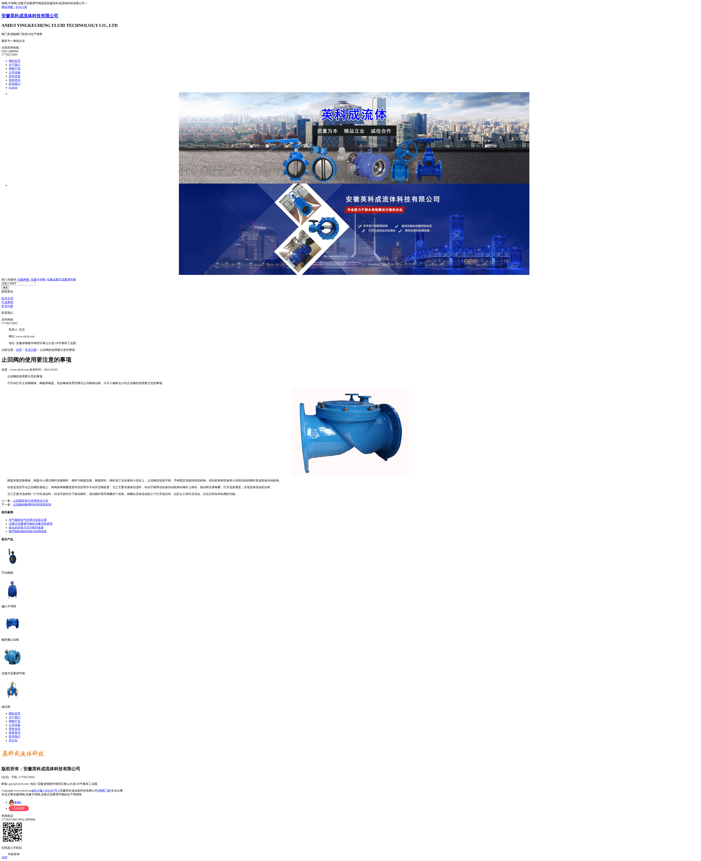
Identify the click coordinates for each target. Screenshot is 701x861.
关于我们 (14, 64)
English (13, 87)
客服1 (18, 802)
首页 (19, 349)
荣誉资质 (14, 76)
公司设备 (14, 72)
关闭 (4, 857)
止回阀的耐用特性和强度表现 (32, 504)
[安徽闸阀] (354, 138)
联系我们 (14, 83)
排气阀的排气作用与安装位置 (28, 519)
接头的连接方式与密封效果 (26, 527)
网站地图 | (8, 7)
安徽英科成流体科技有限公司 (29, 15)
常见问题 (7, 306)
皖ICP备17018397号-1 (46, 790)
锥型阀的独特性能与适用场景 (28, 531)
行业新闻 (7, 302)
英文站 (13, 740)
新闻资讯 (14, 80)
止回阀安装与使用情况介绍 (30, 500)
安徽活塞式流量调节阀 (61, 279)
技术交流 (7, 298)
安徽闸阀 (23, 279)
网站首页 (14, 60)
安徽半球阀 (38, 279)
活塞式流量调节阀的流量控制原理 (31, 523)
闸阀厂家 (104, 790)
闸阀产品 (14, 68)
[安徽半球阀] (354, 229)
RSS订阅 (21, 7)
